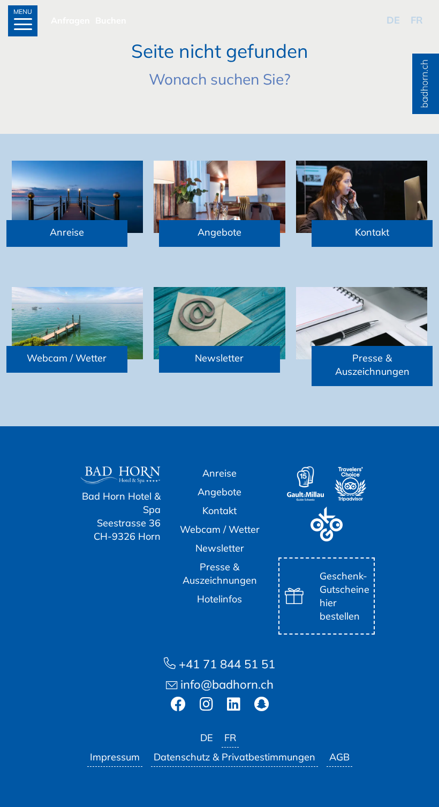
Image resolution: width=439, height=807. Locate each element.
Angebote (219, 492)
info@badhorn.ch (225, 684)
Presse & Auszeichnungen (220, 573)
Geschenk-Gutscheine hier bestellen (344, 596)
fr (417, 20)
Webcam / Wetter (220, 529)
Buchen (110, 20)
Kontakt (219, 510)
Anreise (219, 473)
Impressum (115, 757)
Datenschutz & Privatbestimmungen (234, 757)
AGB (339, 757)
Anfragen (70, 20)
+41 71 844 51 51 (225, 664)
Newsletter (219, 548)
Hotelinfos (219, 599)
